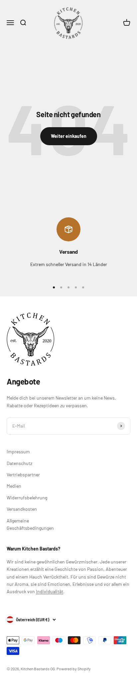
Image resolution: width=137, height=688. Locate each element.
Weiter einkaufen (68, 136)
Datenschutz (19, 463)
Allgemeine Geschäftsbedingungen (30, 524)
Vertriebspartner (23, 474)
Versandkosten (22, 509)
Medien (14, 486)
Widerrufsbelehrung (27, 497)
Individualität (49, 591)
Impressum (18, 451)
